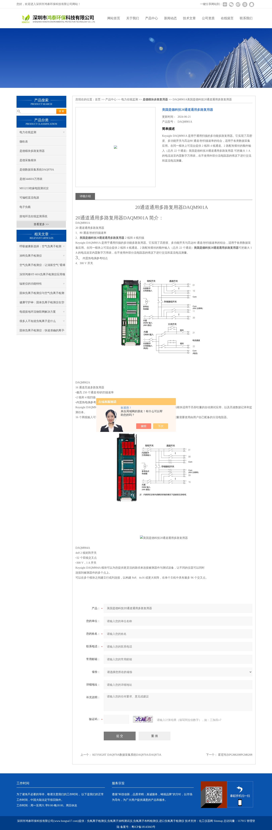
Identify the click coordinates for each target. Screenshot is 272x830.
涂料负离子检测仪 (31, 255)
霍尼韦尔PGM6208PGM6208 (235, 754)
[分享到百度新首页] (245, 4)
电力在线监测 (28, 132)
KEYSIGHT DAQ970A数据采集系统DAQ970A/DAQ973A (126, 754)
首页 (98, 99)
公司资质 (208, 18)
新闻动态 (170, 18)
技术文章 (189, 18)
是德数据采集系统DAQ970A (37, 169)
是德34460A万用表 (31, 178)
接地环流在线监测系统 (33, 216)
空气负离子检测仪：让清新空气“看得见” (42, 267)
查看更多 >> (41, 224)
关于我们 (132, 18)
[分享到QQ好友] (251, 4)
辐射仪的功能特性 (31, 283)
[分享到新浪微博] (238, 4)
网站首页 (113, 18)
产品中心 (151, 18)
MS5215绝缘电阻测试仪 (34, 188)
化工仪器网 (206, 820)
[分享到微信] (231, 4)
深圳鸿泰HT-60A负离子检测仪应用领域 (42, 276)
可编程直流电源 (29, 197)
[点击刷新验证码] (143, 719)
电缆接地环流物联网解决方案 (38, 311)
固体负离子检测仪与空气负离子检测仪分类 (42, 295)
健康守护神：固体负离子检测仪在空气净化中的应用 (42, 304)
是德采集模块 (28, 160)
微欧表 (24, 141)
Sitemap (218, 820)
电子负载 (25, 207)
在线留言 (227, 18)
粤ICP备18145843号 (143, 826)
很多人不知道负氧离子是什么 (38, 321)
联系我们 (246, 18)
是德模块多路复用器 (32, 150)
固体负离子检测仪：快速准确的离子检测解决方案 (42, 332)
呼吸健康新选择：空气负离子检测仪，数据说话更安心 (40, 248)
